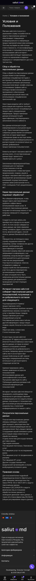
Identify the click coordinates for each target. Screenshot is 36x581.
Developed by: (11, 570)
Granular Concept (23, 570)
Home (5, 16)
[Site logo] (18, 2)
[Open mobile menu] (3, 8)
